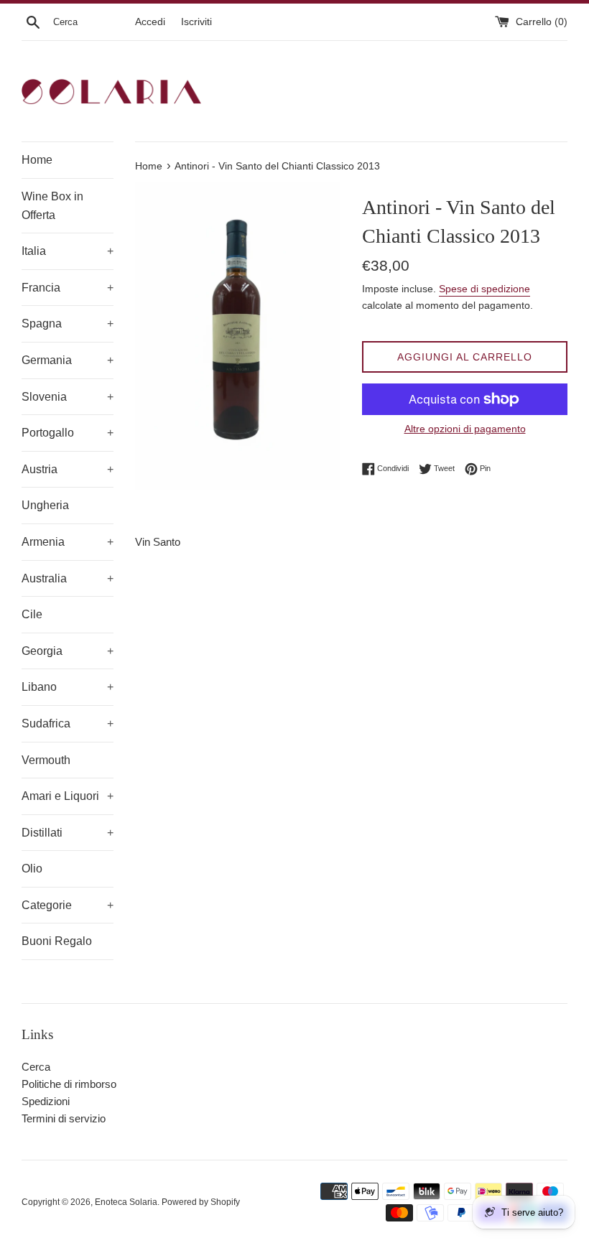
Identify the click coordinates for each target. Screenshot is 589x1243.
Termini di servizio (64, 1118)
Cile (32, 614)
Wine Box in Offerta (52, 205)
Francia (67, 287)
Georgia (67, 651)
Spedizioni (46, 1101)
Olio (32, 868)
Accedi (150, 22)
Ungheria (45, 505)
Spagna (67, 323)
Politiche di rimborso (69, 1084)
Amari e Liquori (67, 796)
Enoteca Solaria (126, 1202)
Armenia (67, 542)
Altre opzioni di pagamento (465, 428)
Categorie (67, 905)
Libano (67, 687)
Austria (67, 469)
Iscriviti (196, 22)
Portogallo (67, 433)
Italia (67, 251)
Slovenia (67, 397)
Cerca (36, 1067)
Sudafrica (67, 723)
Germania (67, 360)
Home (37, 160)
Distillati (67, 833)
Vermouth (46, 760)
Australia (67, 578)
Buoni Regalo (57, 941)
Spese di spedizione (484, 288)
